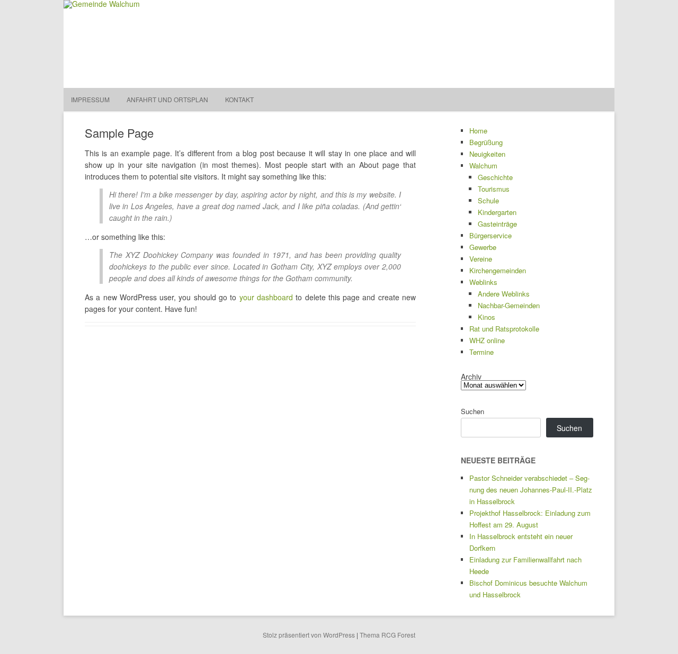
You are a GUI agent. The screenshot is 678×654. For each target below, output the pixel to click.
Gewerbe (482, 247)
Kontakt (239, 99)
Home (478, 131)
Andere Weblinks (504, 294)
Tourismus (494, 189)
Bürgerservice (490, 235)
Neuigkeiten (487, 154)
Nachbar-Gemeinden (509, 305)
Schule (488, 200)
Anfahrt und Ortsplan (167, 99)
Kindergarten (497, 212)
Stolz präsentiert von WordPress (309, 634)
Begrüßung (486, 142)
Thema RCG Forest (387, 634)
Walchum (483, 165)
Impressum (90, 99)
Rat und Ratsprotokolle (504, 329)
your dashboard (266, 297)
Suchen (472, 411)
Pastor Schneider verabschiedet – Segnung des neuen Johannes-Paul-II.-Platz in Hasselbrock (530, 489)
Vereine (480, 259)
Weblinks (483, 282)
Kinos (486, 317)
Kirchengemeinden (497, 270)
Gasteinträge (497, 224)
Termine (481, 352)
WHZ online (487, 340)
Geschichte (495, 177)
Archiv (471, 376)
